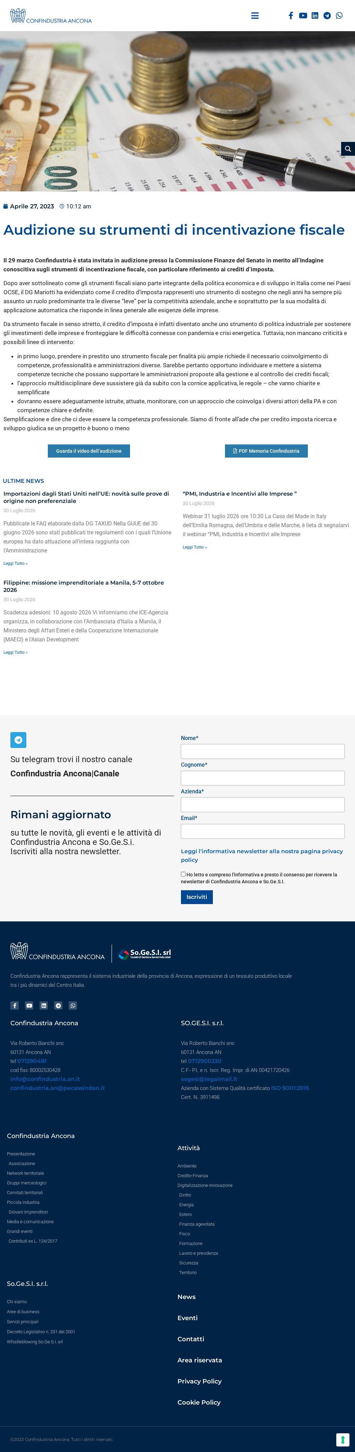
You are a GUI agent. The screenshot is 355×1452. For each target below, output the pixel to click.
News (187, 1297)
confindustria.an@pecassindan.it (57, 1088)
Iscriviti (197, 897)
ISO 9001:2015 (290, 1088)
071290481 (31, 1061)
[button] (255, 16)
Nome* (189, 738)
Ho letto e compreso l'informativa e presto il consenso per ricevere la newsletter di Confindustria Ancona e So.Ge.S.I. (259, 878)
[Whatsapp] (339, 15)
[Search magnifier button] (348, 149)
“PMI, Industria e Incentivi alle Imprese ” (240, 493)
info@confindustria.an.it (45, 1079)
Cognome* (194, 764)
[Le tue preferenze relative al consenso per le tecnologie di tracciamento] (342, 1439)
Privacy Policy (200, 1381)
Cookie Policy (199, 1402)
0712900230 (205, 1061)
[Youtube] (303, 15)
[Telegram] (327, 15)
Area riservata (200, 1360)
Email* (189, 818)
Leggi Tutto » (15, 563)
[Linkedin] (315, 15)
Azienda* (192, 791)
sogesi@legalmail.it (209, 1079)
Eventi (188, 1318)
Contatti (191, 1339)
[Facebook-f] (291, 15)
